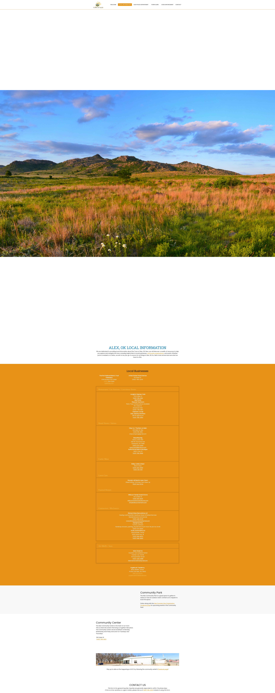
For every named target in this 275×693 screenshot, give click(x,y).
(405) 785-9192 (138, 398)
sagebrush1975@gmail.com (137, 575)
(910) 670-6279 (137, 573)
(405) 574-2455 (138, 445)
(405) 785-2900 (138, 417)
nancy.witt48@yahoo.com (138, 447)
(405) (106, 381)
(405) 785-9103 (101, 639)
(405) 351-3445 (138, 499)
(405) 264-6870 (138, 536)
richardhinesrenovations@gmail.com (138, 521)
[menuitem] (113, 4)
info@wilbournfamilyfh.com (138, 502)
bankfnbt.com (109, 383)
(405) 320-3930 (138, 468)
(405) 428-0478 (138, 519)
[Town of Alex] (98, 4)
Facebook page (163, 669)
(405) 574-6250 (138, 529)
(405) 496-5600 (138, 538)
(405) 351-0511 (137, 470)
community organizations (155, 353)
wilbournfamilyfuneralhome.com (137, 500)
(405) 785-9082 (138, 453)
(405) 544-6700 (138, 484)
